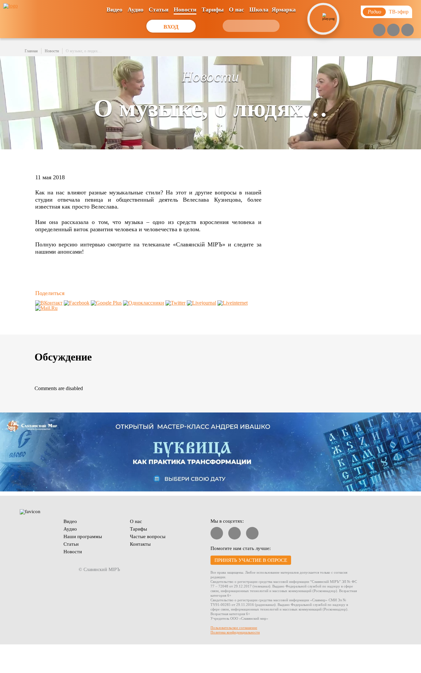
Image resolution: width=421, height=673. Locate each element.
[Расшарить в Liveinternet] (232, 303)
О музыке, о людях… (84, 51)
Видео (114, 9)
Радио (374, 11)
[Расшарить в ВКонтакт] (48, 303)
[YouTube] (379, 30)
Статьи (158, 9)
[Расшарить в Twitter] (175, 303)
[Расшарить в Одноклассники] (143, 303)
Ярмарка (284, 9)
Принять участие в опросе (250, 560)
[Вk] (393, 30)
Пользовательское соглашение (233, 628)
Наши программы (82, 536)
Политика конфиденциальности (235, 632)
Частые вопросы (147, 536)
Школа (258, 9)
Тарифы (213, 9)
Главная (31, 51)
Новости (185, 9)
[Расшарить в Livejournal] (201, 303)
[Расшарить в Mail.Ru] (46, 308)
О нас (236, 9)
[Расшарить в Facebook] (76, 303)
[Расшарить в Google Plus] (106, 303)
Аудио (135, 9)
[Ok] (407, 30)
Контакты (140, 544)
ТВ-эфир (399, 11)
